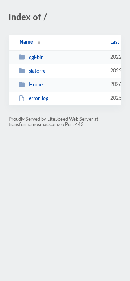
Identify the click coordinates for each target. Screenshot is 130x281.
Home (36, 85)
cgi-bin (36, 57)
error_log (38, 98)
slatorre (37, 71)
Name (26, 42)
